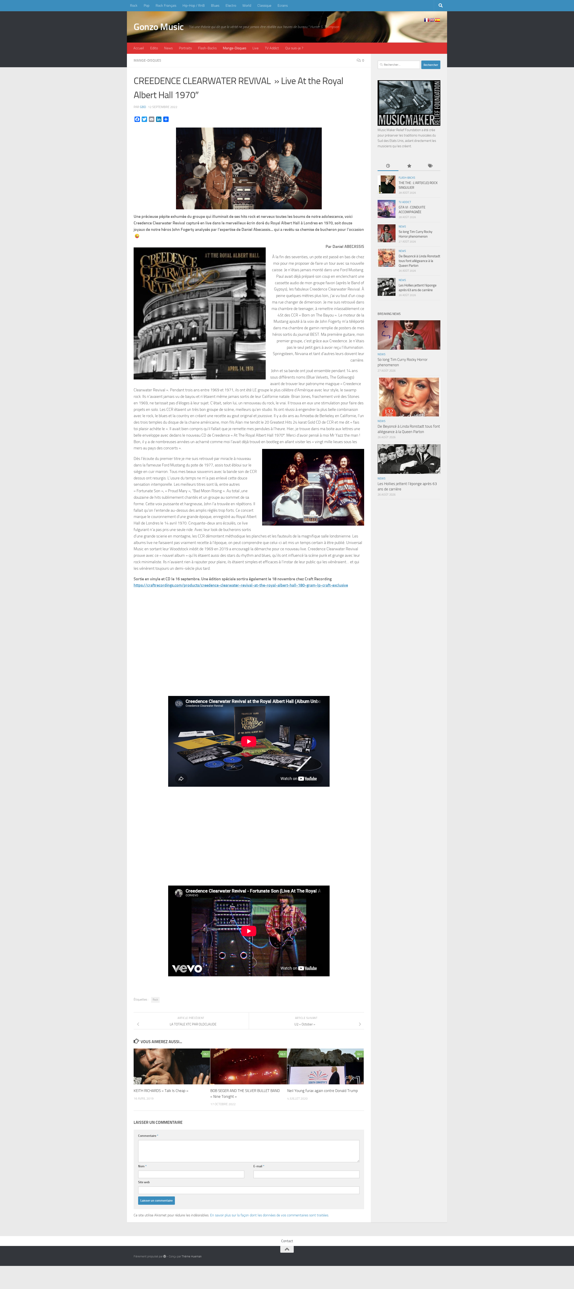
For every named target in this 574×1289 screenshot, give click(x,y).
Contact (287, 1241)
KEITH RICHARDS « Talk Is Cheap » (161, 1090)
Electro (231, 5)
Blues (215, 5)
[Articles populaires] (408, 166)
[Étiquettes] (430, 166)
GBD (143, 107)
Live (255, 48)
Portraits (185, 48)
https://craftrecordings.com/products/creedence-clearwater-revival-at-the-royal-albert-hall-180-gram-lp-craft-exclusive (241, 585)
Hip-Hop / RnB (194, 5)
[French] (426, 20)
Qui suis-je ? (294, 48)
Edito (154, 48)
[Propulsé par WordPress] (164, 1256)
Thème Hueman (192, 1256)
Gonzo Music (159, 26)
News (168, 48)
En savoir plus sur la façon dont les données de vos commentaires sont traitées (269, 1215)
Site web (144, 1182)
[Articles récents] (388, 166)
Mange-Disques (234, 48)
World (246, 5)
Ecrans (283, 5)
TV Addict (272, 48)
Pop (146, 5)
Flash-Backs (207, 48)
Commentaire (148, 1136)
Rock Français (166, 5)
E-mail (258, 1166)
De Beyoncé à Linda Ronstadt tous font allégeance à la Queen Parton (419, 261)
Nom (142, 1166)
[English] (432, 20)
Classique (264, 5)
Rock (133, 5)
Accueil (138, 48)
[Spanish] (437, 20)
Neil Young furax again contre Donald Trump (322, 1090)
